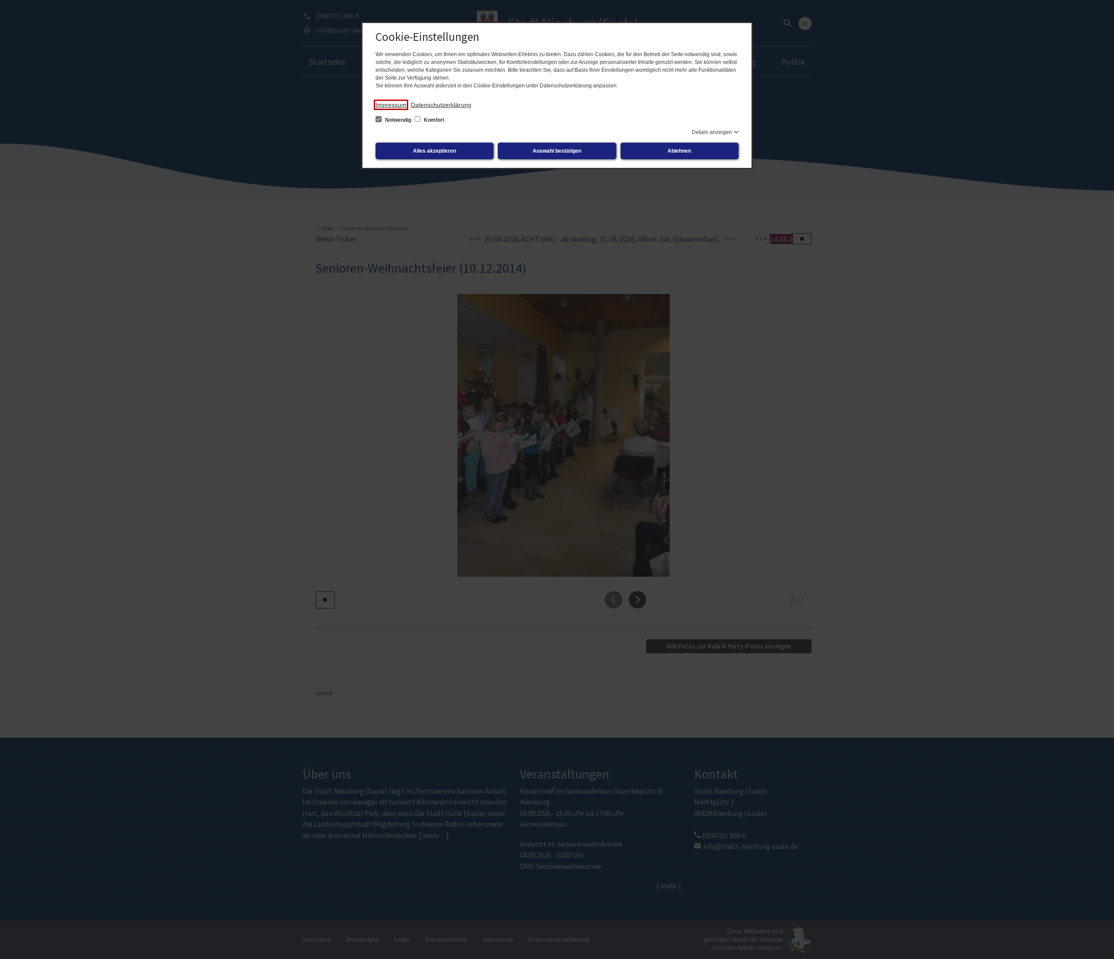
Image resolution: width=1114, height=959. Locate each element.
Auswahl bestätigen (557, 151)
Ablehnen (679, 151)
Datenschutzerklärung (441, 104)
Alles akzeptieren (434, 151)
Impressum (391, 104)
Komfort (433, 120)
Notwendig (398, 120)
